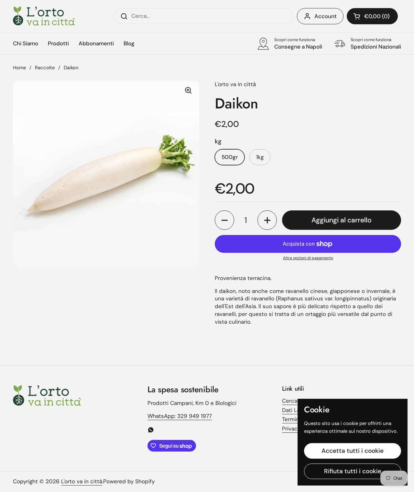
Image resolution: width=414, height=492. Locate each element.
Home (19, 67)
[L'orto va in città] (44, 16)
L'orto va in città (81, 481)
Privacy (291, 428)
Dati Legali (295, 410)
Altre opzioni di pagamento (308, 258)
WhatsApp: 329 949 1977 (179, 415)
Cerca (289, 400)
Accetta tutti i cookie (352, 451)
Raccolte (45, 67)
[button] (372, 16)
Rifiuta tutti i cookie (352, 471)
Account (325, 16)
